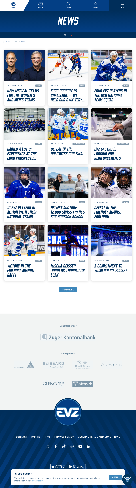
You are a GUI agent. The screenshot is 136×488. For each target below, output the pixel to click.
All (66, 35)
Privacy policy (64, 437)
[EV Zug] (68, 412)
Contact (21, 437)
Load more (68, 290)
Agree (115, 477)
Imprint (36, 437)
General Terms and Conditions (99, 437)
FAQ (47, 437)
